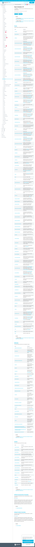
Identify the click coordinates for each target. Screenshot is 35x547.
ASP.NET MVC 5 (18, 19)
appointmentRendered (17, 467)
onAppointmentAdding (17, 201)
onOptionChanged (17, 251)
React (10, 2)
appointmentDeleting (17, 462)
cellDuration (16, 82)
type (30, 91)
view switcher (28, 329)
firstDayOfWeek (16, 162)
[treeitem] (7, 6)
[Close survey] (33, 0)
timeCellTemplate (29, 316)
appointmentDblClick (17, 457)
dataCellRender (16, 101)
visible (15, 331)
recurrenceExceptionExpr (17, 257)
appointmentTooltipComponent (18, 69)
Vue (22, 436)
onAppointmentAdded (17, 198)
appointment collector (26, 80)
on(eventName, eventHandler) (18, 405)
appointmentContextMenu (17, 454)
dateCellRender (16, 115)
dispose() (16, 364)
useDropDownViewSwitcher (18, 326)
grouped (24, 170)
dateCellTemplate (29, 113)
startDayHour (16, 303)
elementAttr (16, 149)
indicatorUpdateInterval (17, 182)
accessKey (16, 31)
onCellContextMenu (17, 238)
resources (16, 279)
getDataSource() (16, 376)
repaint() (16, 420)
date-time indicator (26, 182)
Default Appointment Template (21, 494)
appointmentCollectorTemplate (27, 47)
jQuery (27, 18)
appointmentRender (17, 61)
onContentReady (16, 242)
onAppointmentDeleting (17, 220)
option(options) (16, 416)
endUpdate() (28, 351)
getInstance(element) (17, 382)
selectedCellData (16, 284)
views (31, 328)
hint (15, 179)
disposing (16, 481)
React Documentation (18, 4)
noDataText (16, 195)
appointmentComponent (17, 56)
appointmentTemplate (29, 55)
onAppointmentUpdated (17, 229)
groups (15, 174)
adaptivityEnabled (17, 34)
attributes (28, 149)
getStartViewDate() (17, 385)
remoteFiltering (16, 264)
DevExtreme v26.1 (4, 0)
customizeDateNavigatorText (18, 93)
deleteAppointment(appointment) (18, 360)
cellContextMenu (16, 477)
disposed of (27, 246)
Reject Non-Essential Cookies (28, 542)
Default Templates (18, 525)
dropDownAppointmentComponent (18, 133)
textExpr (16, 309)
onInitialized (16, 248)
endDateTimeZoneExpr (17, 156)
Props (15, 25)
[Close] (33, 536)
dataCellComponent (17, 96)
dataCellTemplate (29, 95)
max (15, 185)
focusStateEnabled (17, 165)
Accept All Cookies (28, 540)
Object (17, 498)
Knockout (33, 18)
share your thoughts (24, 0)
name (28, 91)
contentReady (16, 479)
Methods (16, 342)
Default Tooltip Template (20, 512)
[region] (28, 540)
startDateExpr (16, 296)
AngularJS (30, 18)
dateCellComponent (17, 110)
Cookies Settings (28, 544)
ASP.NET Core (22, 19)
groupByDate (16, 169)
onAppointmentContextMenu (18, 208)
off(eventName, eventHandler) (18, 402)
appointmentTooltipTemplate (26, 68)
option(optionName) (17, 411)
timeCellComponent (17, 313)
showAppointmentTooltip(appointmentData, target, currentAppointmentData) (20, 429)
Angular (22, 18)
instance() (16, 394)
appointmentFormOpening (17, 465)
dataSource (16, 107)
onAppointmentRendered (17, 226)
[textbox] (6, 4)
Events (15, 441)
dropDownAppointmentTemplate (27, 132)
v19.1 (29, 4)
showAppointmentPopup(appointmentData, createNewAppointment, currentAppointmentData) (20, 426)
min (15, 192)
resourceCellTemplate (29, 266)
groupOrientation (28, 170)
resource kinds (28, 173)
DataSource (30, 375)
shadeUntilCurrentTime (17, 286)
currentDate (16, 88)
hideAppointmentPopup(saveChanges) (19, 388)
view (29, 196)
